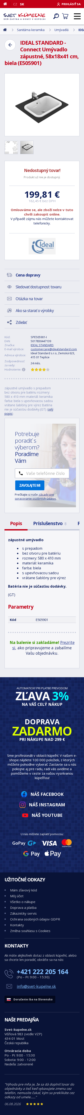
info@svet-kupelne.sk (36, 986)
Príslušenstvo (49, 523)
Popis (16, 523)
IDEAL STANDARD (42, 345)
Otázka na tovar (29, 298)
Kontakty (17, 925)
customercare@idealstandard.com (54, 349)
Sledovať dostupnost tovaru (38, 286)
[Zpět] (10, 44)
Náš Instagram (47, 805)
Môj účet (17, 896)
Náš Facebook (47, 794)
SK (22, 4)
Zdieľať (21, 322)
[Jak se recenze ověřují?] (24, 369)
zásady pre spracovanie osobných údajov (35, 497)
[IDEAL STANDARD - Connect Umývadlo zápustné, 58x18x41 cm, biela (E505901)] (42, 105)
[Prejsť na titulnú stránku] (24, 16)
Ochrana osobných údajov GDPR (35, 919)
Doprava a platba (23, 907)
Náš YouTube (47, 815)
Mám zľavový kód (23, 890)
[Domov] (6, 4)
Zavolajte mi (29, 485)
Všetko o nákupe (22, 901)
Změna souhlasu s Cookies (30, 930)
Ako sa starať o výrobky (35, 310)
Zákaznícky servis (23, 913)
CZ (15, 4)
